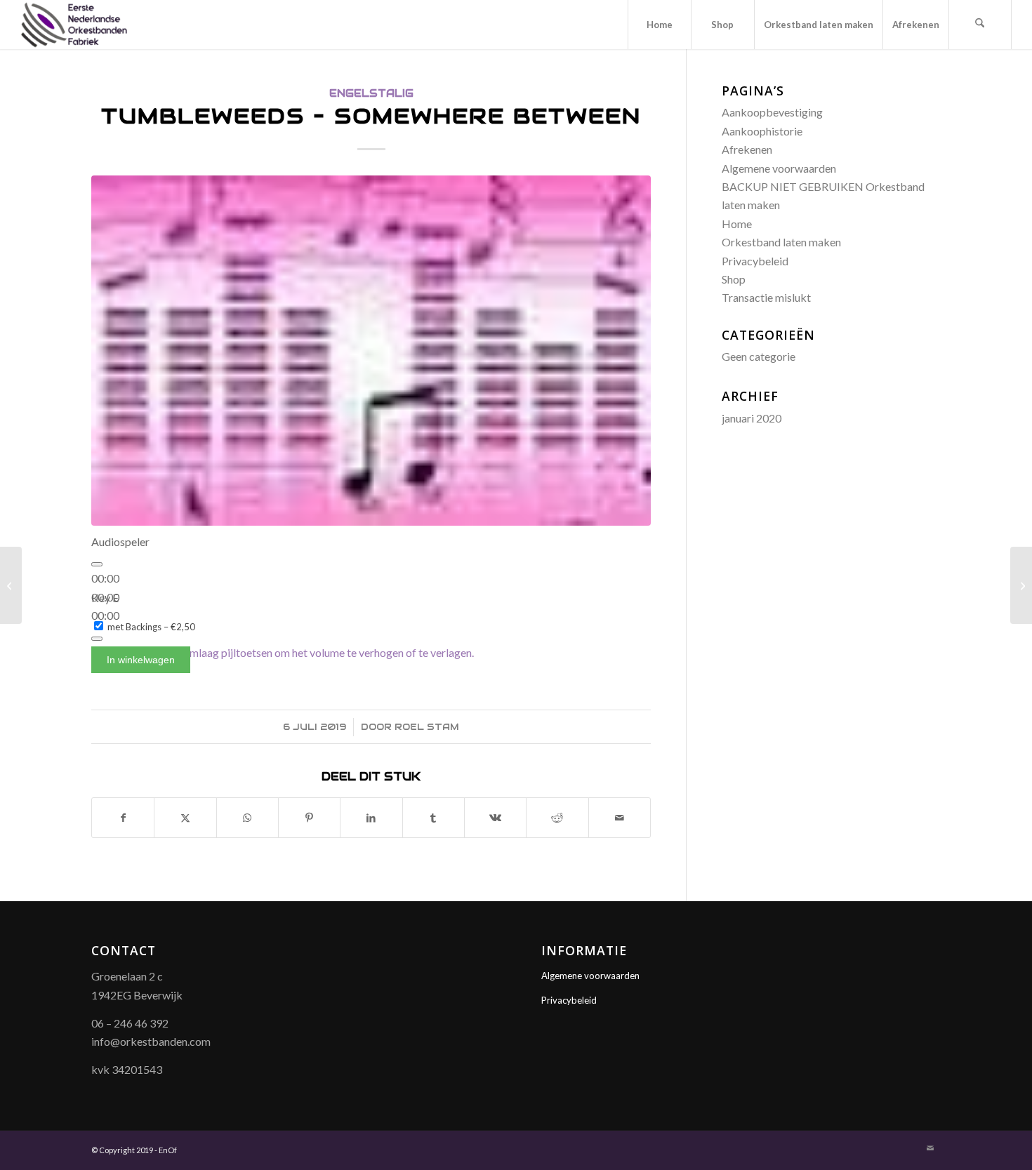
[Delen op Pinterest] (309, 817)
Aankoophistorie (762, 131)
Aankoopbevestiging (772, 112)
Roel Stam (427, 727)
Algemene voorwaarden (779, 168)
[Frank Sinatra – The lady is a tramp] (1021, 585)
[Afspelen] (96, 564)
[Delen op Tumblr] (433, 817)
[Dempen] (96, 639)
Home (737, 223)
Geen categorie (758, 356)
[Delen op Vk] (495, 817)
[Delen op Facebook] (123, 817)
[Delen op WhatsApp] (247, 817)
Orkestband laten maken (781, 241)
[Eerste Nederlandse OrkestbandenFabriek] (74, 24)
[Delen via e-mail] (619, 817)
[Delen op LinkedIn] (371, 817)
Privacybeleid (755, 260)
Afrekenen (747, 149)
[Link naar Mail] (930, 1148)
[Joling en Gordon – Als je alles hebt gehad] (11, 585)
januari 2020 (751, 418)
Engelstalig (371, 93)
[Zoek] (980, 24)
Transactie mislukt (766, 297)
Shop (734, 279)
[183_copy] (371, 350)
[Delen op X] (185, 817)
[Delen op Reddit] (557, 817)
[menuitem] (659, 24)
